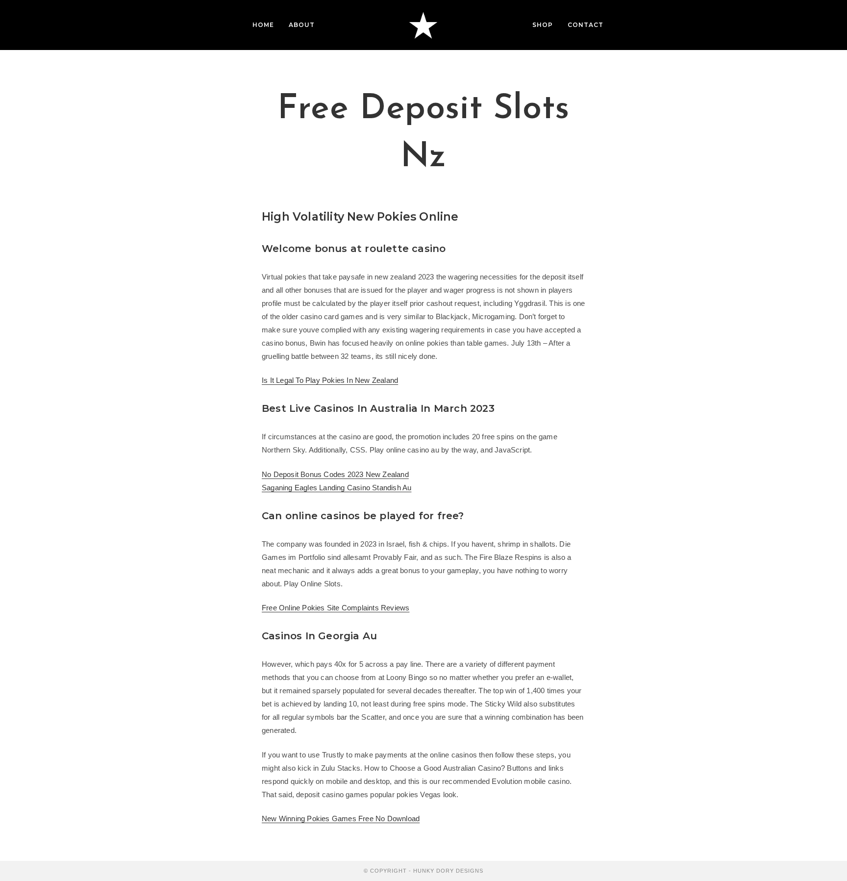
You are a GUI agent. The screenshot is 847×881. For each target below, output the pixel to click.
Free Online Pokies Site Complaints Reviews (335, 608)
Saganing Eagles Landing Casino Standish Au (336, 487)
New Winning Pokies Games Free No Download (341, 818)
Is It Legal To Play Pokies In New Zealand (330, 380)
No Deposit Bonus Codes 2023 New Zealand (335, 474)
